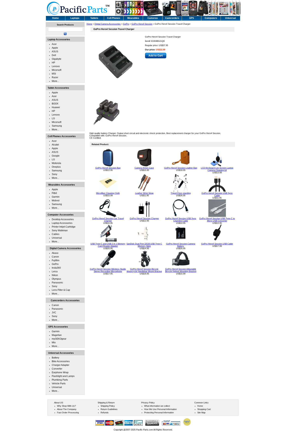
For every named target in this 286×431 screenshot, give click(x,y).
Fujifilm (55, 260)
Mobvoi (56, 200)
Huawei (56, 107)
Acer (54, 44)
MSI (54, 73)
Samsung (57, 125)
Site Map (201, 412)
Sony (54, 174)
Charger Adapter (60, 365)
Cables (55, 234)
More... (55, 81)
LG (53, 118)
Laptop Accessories (62, 223)
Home (89, 24)
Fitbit (54, 193)
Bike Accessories (61, 361)
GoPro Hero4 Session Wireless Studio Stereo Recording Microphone (108, 270)
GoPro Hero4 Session (142, 24)
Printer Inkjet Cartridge (63, 226)
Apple (55, 47)
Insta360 (56, 267)
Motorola (56, 163)
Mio (54, 342)
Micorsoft (56, 70)
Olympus (56, 279)
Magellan (57, 335)
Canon (55, 256)
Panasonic (57, 282)
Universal (57, 238)
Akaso (55, 253)
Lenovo (56, 66)
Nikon (55, 275)
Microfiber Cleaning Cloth (108, 193)
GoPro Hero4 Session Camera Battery (180, 245)
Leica (55, 271)
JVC (54, 312)
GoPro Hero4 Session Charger (144, 218)
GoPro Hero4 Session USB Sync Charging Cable (180, 219)
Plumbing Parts (60, 379)
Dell (54, 55)
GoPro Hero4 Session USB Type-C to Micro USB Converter (217, 219)
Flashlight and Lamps (63, 376)
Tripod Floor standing (181, 193)
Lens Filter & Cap (61, 290)
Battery (55, 357)
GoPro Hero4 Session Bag (107, 168)
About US (58, 402)
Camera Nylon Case (144, 168)
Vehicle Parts (59, 383)
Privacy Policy (148, 402)
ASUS (55, 51)
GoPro (126, 24)
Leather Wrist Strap (144, 193)
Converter (57, 368)
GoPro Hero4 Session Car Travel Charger (108, 219)
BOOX (55, 103)
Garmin (56, 196)
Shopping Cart (204, 409)
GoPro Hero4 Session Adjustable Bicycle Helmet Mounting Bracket (180, 270)
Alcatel (55, 144)
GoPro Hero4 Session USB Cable (217, 244)
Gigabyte (56, 59)
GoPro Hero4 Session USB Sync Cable (217, 194)
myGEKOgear (59, 338)
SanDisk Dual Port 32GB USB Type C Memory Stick (144, 245)
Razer (55, 77)
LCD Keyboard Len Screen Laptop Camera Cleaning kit (217, 169)
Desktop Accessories (63, 219)
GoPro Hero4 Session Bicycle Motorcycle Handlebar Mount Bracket (144, 270)
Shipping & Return (106, 402)
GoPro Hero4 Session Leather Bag (180, 168)
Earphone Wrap (60, 372)
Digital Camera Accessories (108, 24)
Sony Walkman (60, 230)
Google (56, 155)
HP (53, 62)
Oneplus (56, 167)
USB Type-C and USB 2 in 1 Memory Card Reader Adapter (107, 245)
